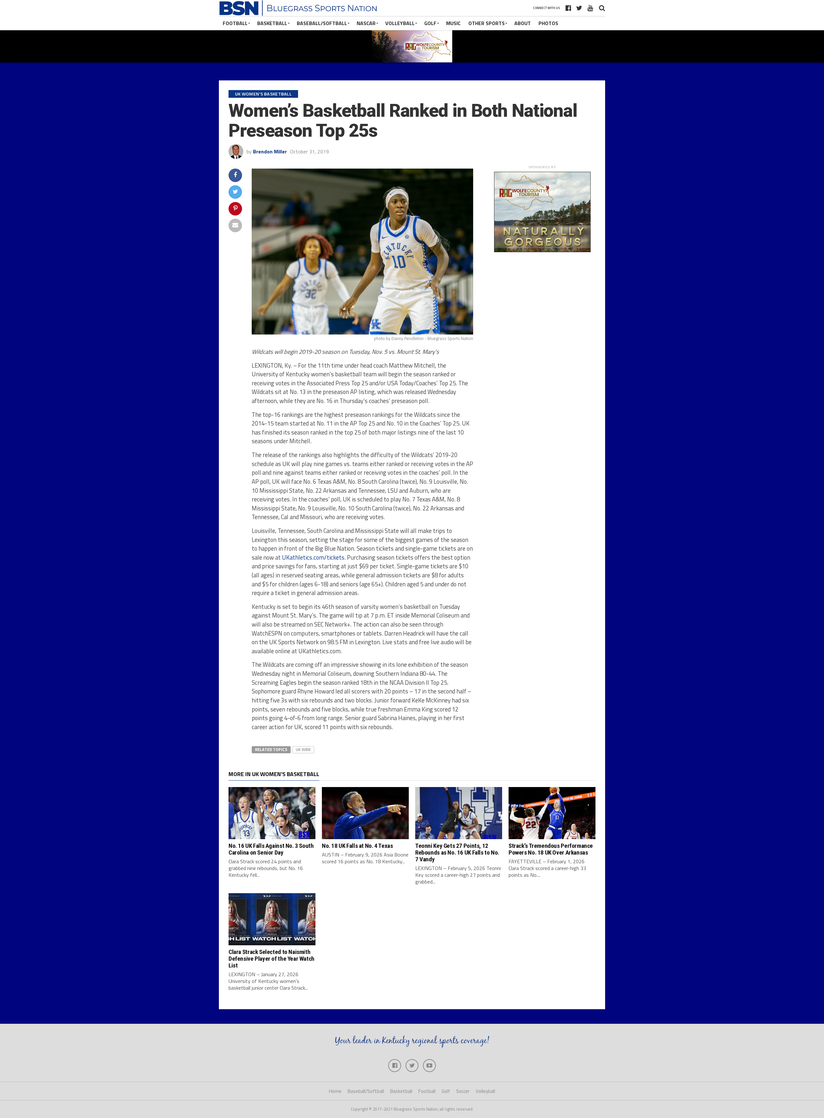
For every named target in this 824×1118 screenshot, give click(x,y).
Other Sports (486, 23)
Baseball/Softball (322, 23)
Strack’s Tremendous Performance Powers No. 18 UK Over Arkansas (551, 849)
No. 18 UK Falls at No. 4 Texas (357, 845)
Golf (430, 23)
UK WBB (303, 749)
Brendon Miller (270, 151)
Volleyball (400, 23)
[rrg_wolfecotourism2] (542, 250)
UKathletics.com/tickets (313, 557)
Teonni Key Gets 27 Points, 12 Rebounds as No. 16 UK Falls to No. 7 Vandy (457, 852)
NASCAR (366, 23)
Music (453, 23)
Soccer (463, 1091)
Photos (548, 23)
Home (335, 1091)
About (522, 23)
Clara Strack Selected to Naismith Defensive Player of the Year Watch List (271, 958)
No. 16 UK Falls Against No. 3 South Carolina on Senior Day (271, 849)
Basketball (272, 23)
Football (235, 23)
